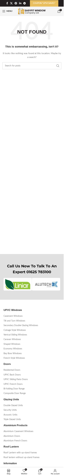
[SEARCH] (57, 65)
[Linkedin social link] (20, 3)
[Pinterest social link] (16, 3)
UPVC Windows (13, 310)
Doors (7, 364)
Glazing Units (11, 399)
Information (10, 463)
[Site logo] (32, 11)
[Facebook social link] (7, 3)
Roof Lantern (11, 446)
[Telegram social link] (24, 3)
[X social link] (11, 3)
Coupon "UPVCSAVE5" (44, 3)
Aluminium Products (15, 425)
